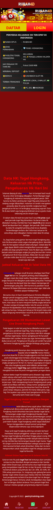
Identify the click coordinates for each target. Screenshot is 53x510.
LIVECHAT (46, 507)
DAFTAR (13, 27)
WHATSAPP (33, 508)
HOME (6, 507)
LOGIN (40, 27)
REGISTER (19, 507)
